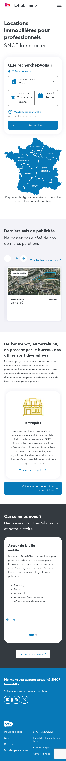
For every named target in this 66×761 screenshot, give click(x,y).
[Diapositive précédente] (16, 258)
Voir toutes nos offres (44, 260)
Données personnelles (16, 750)
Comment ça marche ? (33, 654)
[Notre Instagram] (16, 700)
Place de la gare (41, 747)
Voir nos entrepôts (30, 470)
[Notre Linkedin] (8, 700)
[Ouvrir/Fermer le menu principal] (59, 5)
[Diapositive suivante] (23, 258)
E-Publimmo (25, 5)
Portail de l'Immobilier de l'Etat (46, 739)
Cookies (8, 744)
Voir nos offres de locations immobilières (38, 488)
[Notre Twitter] (24, 700)
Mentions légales (13, 731)
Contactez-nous (41, 753)
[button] (33, 81)
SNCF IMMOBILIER (43, 731)
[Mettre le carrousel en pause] (7, 258)
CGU (6, 737)
